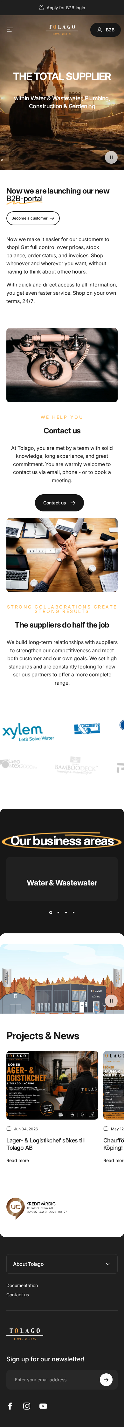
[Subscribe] (106, 1379)
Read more (17, 1160)
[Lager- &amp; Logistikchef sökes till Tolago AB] (52, 1085)
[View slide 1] (50, 912)
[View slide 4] (73, 912)
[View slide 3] (66, 912)
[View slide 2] (58, 912)
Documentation (22, 1285)
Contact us (17, 1294)
